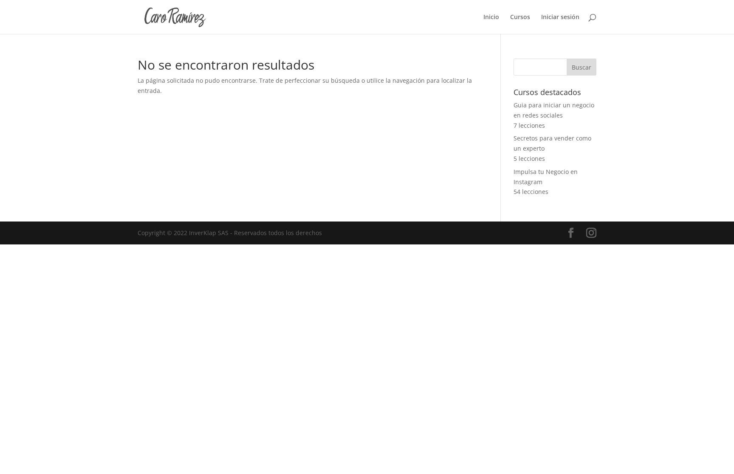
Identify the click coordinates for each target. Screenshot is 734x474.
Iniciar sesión (560, 17)
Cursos (520, 17)
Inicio (491, 17)
